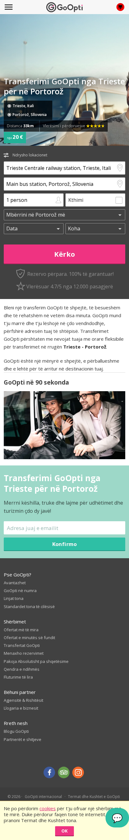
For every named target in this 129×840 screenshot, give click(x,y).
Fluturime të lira (18, 677)
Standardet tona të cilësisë (29, 606)
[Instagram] (78, 772)
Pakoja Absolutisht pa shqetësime (36, 661)
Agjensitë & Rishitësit (23, 700)
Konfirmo (64, 544)
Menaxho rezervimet (24, 653)
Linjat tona (13, 598)
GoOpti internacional (43, 796)
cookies (47, 808)
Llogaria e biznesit (21, 708)
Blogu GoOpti (16, 731)
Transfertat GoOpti (22, 645)
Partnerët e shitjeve (22, 739)
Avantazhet (15, 582)
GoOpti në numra (20, 590)
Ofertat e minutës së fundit (29, 637)
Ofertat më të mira (21, 630)
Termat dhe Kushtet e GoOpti (94, 796)
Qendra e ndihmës (21, 669)
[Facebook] (49, 772)
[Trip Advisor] (64, 772)
